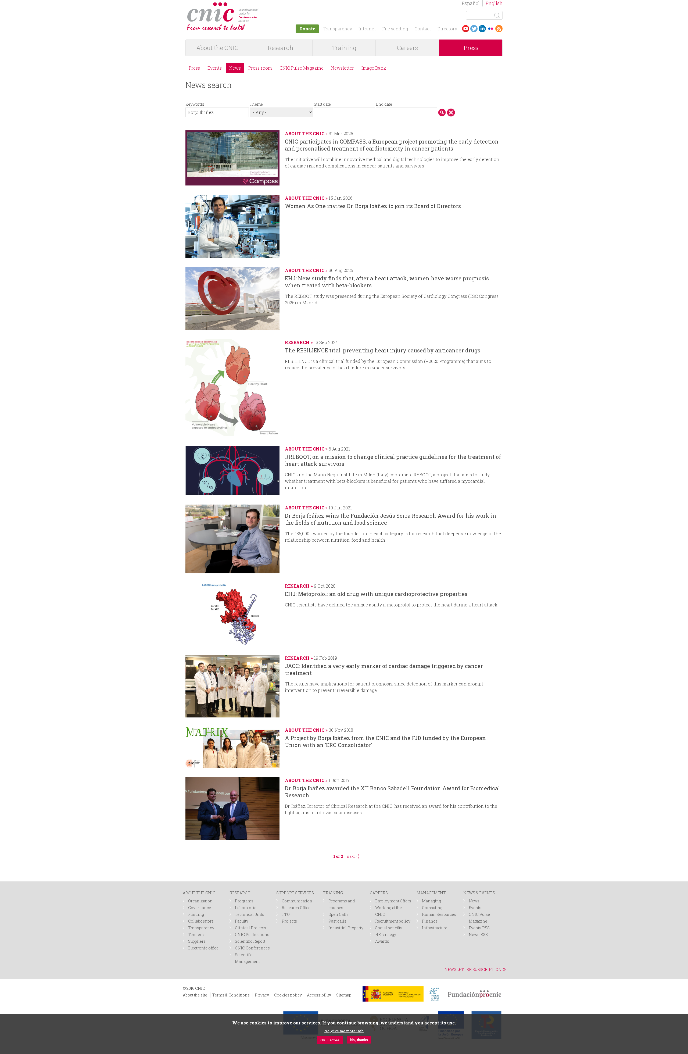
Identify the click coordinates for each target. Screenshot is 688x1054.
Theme (256, 104)
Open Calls (338, 914)
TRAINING (333, 892)
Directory (447, 28)
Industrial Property (345, 927)
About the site (195, 995)
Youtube (465, 28)
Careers (407, 48)
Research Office (296, 907)
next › (352, 856)
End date (384, 104)
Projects (289, 921)
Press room (260, 68)
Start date (322, 104)
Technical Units (249, 914)
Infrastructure (434, 927)
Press (471, 48)
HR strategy (385, 934)
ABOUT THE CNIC (199, 892)
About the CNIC (217, 48)
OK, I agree (329, 1039)
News (235, 68)
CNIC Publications (252, 934)
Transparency (337, 28)
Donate (307, 28)
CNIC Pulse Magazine (302, 68)
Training (344, 48)
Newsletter (342, 68)
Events (214, 68)
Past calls (337, 921)
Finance (430, 921)
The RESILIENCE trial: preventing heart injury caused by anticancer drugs (382, 350)
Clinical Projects (250, 927)
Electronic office (203, 948)
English (494, 3)
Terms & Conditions (231, 995)
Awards (382, 941)
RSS (499, 28)
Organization (200, 900)
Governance (199, 907)
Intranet (367, 28)
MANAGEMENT (431, 892)
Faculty (241, 921)
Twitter (474, 28)
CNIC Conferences (252, 948)
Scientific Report (250, 941)
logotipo (262, 5)
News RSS (478, 934)
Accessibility (319, 995)
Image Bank (373, 68)
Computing (432, 907)
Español (471, 3)
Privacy (262, 995)
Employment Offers (393, 900)
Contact (422, 28)
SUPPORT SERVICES (295, 892)
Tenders (196, 934)
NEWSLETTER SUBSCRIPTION (473, 969)
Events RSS (479, 927)
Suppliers (197, 941)
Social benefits (388, 927)
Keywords (194, 104)
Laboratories (247, 907)
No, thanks (359, 1040)
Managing (431, 900)
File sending (395, 28)
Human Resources (439, 914)
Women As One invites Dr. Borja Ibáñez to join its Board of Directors (373, 205)
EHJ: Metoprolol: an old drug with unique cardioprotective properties (376, 593)
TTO (286, 914)
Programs (244, 900)
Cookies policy (288, 995)
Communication (297, 900)
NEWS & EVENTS (479, 892)
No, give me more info (344, 1030)
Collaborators (201, 921)
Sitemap (343, 995)
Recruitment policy (392, 921)
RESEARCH (240, 892)
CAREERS (379, 892)
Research (280, 48)
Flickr (490, 28)
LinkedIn (482, 28)
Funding (196, 914)
